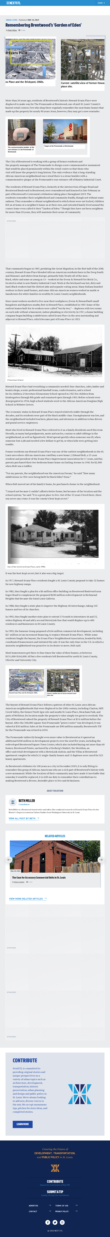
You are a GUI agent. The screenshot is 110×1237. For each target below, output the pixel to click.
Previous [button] (8, 860)
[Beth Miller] (13, 802)
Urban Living (11, 20)
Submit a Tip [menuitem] (55, 1193)
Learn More (23, 1124)
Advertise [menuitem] (33, 1205)
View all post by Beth (22, 818)
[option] (55, 864)
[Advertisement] (55, 241)
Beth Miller (12, 30)
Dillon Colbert (19, 882)
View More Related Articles (26, 898)
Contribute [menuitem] (55, 1183)
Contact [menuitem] (33, 1211)
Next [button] (102, 860)
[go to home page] (13, 3)
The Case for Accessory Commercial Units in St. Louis (39, 877)
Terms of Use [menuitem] (61, 1205)
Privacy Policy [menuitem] (62, 1211)
